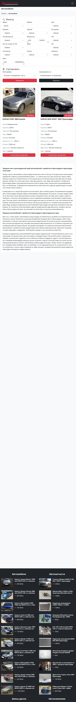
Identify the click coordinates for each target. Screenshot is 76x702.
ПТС (52, 37)
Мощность (31, 37)
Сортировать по (45, 72)
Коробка (5, 29)
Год (52, 44)
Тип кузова (54, 29)
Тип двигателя (8, 37)
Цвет (29, 44)
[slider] (28, 42)
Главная (3, 13)
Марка (5, 22)
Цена (4, 58)
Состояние (6, 51)
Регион (29, 51)
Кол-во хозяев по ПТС (10, 44)
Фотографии (7, 72)
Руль (52, 22)
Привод (29, 29)
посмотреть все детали (19, 155)
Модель (29, 22)
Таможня (54, 51)
